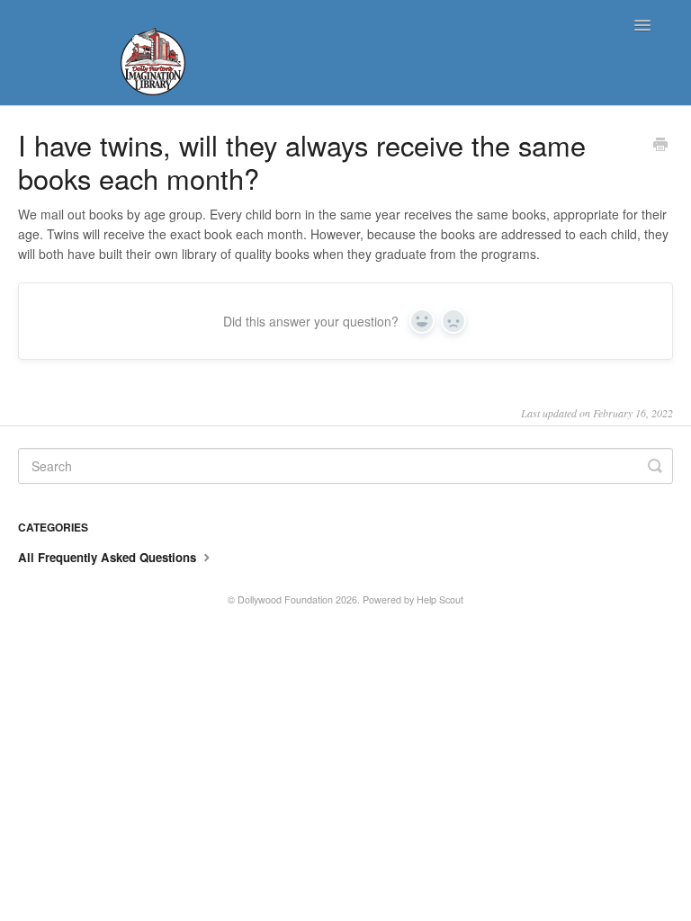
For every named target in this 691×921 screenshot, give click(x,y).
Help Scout (440, 599)
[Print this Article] (660, 146)
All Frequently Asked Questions (109, 557)
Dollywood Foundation (285, 599)
